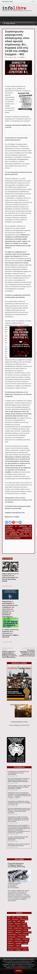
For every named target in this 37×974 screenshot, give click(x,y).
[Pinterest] (13, 521)
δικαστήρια (18, 930)
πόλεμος (18, 945)
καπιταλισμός (21, 936)
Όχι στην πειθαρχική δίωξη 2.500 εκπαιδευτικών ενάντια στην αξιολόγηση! (18, 838)
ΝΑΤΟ (18, 921)
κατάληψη (10, 939)
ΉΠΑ (9, 917)
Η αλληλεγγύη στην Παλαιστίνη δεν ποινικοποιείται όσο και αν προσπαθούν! (18, 773)
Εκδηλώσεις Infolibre (19, 663)
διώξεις (25, 930)
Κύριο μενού (10, 23)
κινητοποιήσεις (18, 941)
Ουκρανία (10, 923)
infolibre (22, 57)
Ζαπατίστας (15, 919)
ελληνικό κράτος (12, 934)
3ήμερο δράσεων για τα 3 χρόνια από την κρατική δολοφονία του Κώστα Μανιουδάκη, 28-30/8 (10, 577)
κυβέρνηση (11, 943)
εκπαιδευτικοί (27, 932)
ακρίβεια (24, 925)
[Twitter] (34, 1)
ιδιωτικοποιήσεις (23, 934)
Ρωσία (24, 923)
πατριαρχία (18, 943)
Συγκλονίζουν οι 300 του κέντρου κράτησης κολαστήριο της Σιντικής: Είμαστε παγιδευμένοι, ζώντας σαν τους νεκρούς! (18, 819)
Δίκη (9, 919)
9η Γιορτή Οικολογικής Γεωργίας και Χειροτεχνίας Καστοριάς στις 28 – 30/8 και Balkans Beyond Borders (19, 780)
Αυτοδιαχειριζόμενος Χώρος (19, 722)
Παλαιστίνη (18, 923)
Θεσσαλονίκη (23, 919)
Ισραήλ (10, 921)
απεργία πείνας (18, 928)
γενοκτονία (11, 930)
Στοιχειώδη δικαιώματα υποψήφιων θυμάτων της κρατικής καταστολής (16, 865)
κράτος (26, 941)
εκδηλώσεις (18, 932)
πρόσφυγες (11, 945)
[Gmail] (16, 521)
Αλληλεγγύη (19, 917)
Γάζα (26, 917)
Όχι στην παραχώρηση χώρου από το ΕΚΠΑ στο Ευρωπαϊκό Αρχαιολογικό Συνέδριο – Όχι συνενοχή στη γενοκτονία (19, 810)
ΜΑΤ (14, 921)
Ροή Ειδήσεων (19, 767)
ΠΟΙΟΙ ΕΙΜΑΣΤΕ (14, 704)
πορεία (25, 943)
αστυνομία (27, 928)
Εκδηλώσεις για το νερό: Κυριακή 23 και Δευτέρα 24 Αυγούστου (19, 844)
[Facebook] (32, 1)
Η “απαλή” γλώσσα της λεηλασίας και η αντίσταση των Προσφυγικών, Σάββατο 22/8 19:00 (10, 633)
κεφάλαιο (10, 941)
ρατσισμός (11, 950)
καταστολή (26, 939)
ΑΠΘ (13, 917)
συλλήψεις (18, 950)
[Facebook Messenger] (20, 521)
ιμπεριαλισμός (12, 936)
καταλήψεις (18, 939)
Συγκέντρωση (11, 925)
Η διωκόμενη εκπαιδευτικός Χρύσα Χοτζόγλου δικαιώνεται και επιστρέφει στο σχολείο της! (19, 803)
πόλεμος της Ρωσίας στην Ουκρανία (17, 947)
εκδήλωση (10, 932)
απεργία (10, 928)
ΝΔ (23, 921)
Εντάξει (18, 970)
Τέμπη (18, 925)
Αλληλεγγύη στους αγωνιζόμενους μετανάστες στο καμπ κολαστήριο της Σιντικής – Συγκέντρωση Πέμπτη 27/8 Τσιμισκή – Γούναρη (19, 795)
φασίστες (25, 950)
